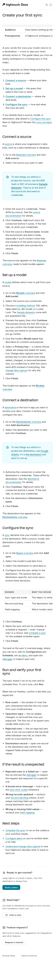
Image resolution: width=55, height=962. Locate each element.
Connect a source (16, 137)
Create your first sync (22, 15)
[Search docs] (46, 4)
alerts (25, 655)
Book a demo (11, 887)
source (8, 144)
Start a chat (15, 915)
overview (26, 154)
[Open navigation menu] (51, 4)
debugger (7, 659)
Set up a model (14, 275)
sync (7, 535)
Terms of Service (29, 956)
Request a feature (14, 942)
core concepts (44, 122)
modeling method (25, 305)
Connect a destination (20, 400)
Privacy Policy (8, 956)
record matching (19, 797)
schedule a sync (37, 632)
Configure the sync (40, 118)
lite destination (34, 454)
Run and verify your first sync (21, 671)
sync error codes (19, 789)
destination (10, 407)
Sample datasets (26, 312)
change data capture (17, 370)
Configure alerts (14, 838)
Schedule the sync (15, 830)
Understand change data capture (23, 846)
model (8, 282)
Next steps (10, 823)
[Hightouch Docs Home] (15, 5)
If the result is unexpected (23, 764)
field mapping (27, 812)
